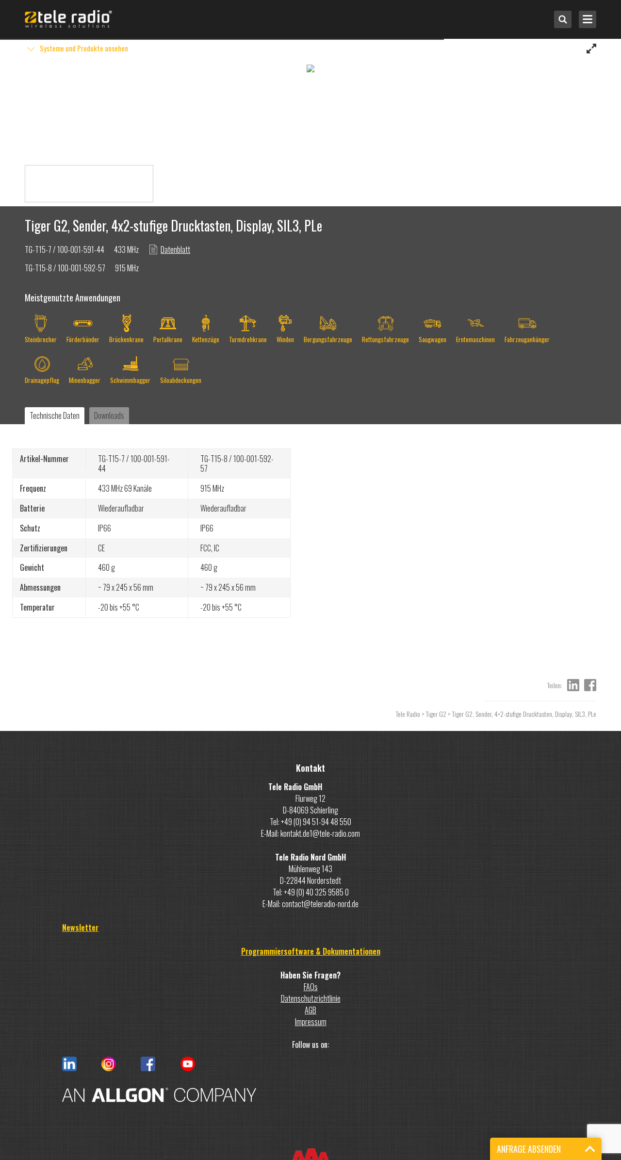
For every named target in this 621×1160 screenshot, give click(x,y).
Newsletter (80, 927)
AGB (310, 1010)
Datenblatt (175, 249)
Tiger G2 (436, 714)
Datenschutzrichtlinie (311, 998)
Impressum (311, 1021)
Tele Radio (408, 714)
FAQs (311, 987)
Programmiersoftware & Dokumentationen (310, 951)
